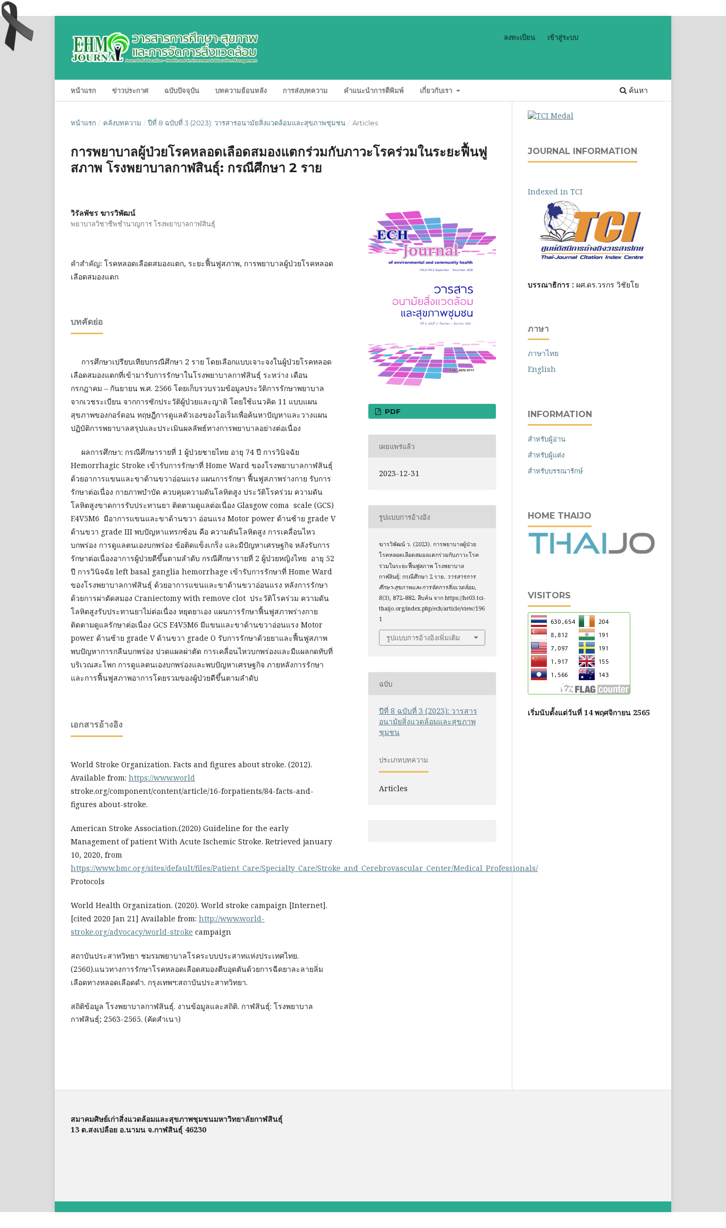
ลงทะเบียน (519, 37)
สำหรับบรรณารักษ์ (555, 471)
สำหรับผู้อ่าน (546, 439)
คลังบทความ (122, 122)
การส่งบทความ (305, 90)
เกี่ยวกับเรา (437, 90)
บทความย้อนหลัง (241, 90)
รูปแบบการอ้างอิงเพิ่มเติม (423, 637)
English (542, 369)
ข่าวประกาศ (130, 90)
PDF (392, 411)
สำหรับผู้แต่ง (546, 455)
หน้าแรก (83, 90)
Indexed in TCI (562, 192)
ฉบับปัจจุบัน (181, 90)
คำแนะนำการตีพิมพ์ (374, 90)
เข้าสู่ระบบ (562, 37)
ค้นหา (637, 90)
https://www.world (162, 778)
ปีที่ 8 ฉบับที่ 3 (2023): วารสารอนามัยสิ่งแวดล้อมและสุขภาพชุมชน (246, 122)
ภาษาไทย (543, 353)
